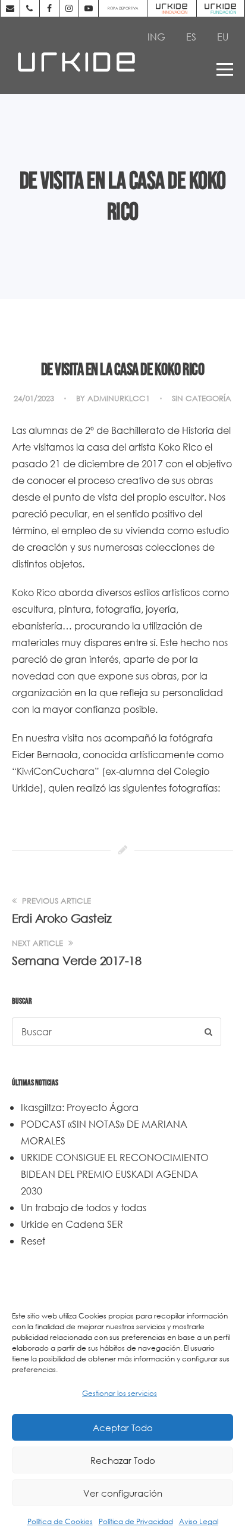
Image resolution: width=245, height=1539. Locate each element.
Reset (33, 1240)
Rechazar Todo (122, 1460)
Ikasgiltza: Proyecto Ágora (80, 1107)
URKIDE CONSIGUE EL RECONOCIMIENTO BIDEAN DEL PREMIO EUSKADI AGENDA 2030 (115, 1174)
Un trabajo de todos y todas (83, 1207)
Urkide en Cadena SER (72, 1224)
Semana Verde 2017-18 (76, 960)
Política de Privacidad (136, 1521)
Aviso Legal (198, 1521)
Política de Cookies (60, 1521)
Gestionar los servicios (119, 1393)
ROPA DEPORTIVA (123, 8)
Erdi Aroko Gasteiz (61, 918)
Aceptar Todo (123, 1427)
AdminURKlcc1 (118, 398)
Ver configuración (122, 1493)
